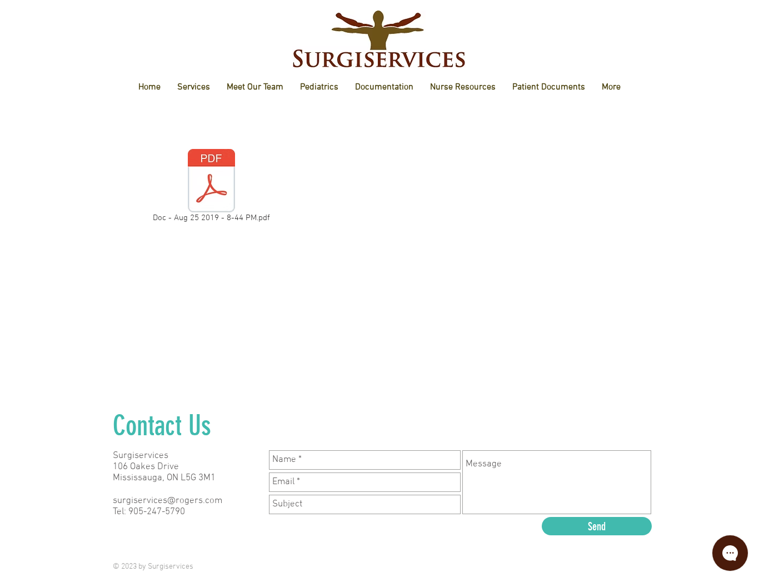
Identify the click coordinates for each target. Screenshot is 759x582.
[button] (255, 87)
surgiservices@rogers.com (167, 500)
